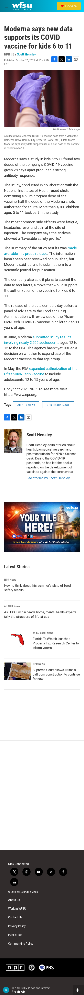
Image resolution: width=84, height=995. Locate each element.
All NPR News (26, 404)
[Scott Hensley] (13, 441)
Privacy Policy (17, 926)
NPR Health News (58, 404)
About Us (14, 900)
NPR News (10, 579)
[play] (6, 990)
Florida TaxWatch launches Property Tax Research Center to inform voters (56, 643)
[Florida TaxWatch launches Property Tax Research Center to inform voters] (17, 640)
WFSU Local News (43, 632)
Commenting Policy (20, 943)
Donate (71, 6)
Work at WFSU (17, 908)
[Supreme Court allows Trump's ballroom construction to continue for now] (17, 671)
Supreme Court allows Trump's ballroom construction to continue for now (56, 674)
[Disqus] (42, 795)
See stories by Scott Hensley (48, 478)
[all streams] (78, 990)
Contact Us (15, 917)
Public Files (15, 934)
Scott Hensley (26, 54)
